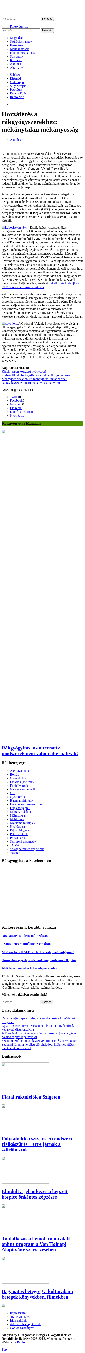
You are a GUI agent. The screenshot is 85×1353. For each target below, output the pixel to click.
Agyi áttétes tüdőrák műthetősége (25, 935)
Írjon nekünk (18, 1320)
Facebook (16, 400)
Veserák (15, 852)
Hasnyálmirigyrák (21, 800)
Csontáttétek (18, 778)
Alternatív (16, 67)
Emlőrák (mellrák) (22, 782)
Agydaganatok (19, 770)
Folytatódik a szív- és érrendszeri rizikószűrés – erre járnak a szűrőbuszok (37, 1144)
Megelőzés (17, 38)
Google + (16, 404)
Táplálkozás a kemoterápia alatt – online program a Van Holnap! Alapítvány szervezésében (38, 1244)
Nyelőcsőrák (18, 826)
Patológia (16, 89)
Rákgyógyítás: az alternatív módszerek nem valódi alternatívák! (40, 750)
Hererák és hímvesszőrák (26, 804)
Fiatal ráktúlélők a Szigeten (31, 1097)
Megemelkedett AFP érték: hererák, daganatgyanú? (38, 952)
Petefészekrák (19, 834)
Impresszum (18, 1313)
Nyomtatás (17, 415)
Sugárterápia (18, 86)
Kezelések (16, 45)
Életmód (15, 78)
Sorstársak (16, 56)
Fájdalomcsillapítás (22, 52)
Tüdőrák (15, 845)
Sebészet (15, 74)
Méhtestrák (17, 819)
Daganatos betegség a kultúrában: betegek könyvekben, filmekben (37, 1294)
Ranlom (22, 1342)
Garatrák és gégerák (23, 789)
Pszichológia (18, 93)
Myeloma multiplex (22, 823)
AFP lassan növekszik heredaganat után (30, 968)
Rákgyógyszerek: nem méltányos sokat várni (31, 382)
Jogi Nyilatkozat (20, 1316)
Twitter (14, 397)
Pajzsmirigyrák (19, 830)
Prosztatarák (18, 838)
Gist (12, 793)
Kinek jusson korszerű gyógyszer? (24, 371)
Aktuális (15, 64)
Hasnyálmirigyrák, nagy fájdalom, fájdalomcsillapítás (39, 960)
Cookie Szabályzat (22, 1328)
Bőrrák (14, 774)
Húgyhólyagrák (20, 808)
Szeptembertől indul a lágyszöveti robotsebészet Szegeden (39, 1040)
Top (4, 1349)
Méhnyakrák (18, 815)
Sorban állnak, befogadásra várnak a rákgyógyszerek (36, 375)
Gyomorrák (17, 797)
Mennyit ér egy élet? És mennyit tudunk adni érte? (34, 379)
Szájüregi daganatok (23, 841)
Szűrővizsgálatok (21, 41)
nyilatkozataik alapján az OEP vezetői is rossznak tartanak (41, 285)
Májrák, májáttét (20, 811)
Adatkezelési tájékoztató (25, 1324)
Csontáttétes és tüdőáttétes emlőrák (26, 944)
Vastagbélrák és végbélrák (27, 849)
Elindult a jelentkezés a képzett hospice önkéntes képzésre (35, 1194)
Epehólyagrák (19, 785)
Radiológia (17, 97)
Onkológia (17, 82)
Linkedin (16, 408)
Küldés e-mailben (21, 411)
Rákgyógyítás (42, 8)
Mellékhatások (19, 49)
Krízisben (16, 60)
